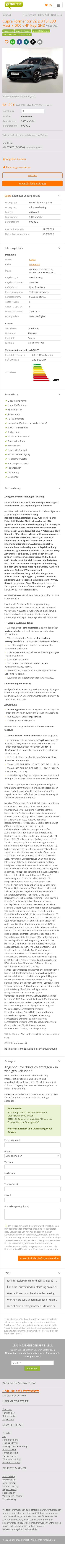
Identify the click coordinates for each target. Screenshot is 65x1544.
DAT (8, 1529)
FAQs (7, 1273)
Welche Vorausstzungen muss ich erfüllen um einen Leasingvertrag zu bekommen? (32, 1299)
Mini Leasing (8, 1482)
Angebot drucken (16, 159)
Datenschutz (8, 1416)
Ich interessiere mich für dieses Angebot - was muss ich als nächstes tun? (32, 1280)
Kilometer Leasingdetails (22, 195)
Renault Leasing (10, 1486)
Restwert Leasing (11, 1462)
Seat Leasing (8, 1492)
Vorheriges (30, 14)
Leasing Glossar (10, 1442)
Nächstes (56, 14)
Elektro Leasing (10, 1456)
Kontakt (6, 1433)
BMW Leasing (9, 1479)
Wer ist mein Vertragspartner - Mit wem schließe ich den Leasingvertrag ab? (32, 1306)
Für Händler (8, 1412)
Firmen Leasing (10, 1452)
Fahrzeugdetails (14, 248)
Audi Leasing (8, 1476)
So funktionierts (10, 1439)
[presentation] (8, 66)
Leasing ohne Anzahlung (14, 1446)
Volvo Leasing (9, 1499)
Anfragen (10, 1061)
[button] (12, 42)
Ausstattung (11, 394)
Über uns (7, 1409)
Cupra (32, 259)
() (50, 5)
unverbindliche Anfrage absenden (39, 1258)
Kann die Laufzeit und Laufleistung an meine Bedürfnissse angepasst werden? (32, 1287)
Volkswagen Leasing (12, 1495)
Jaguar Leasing (9, 1489)
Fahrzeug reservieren (18, 167)
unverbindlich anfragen (32, 183)
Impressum (8, 1419)
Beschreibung (12, 488)
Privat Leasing (9, 1449)
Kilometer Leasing (11, 1459)
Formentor (34, 264)
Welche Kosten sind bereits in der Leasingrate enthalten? (32, 1293)
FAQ (4, 1436)
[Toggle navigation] (58, 5)
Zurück (7, 14)
